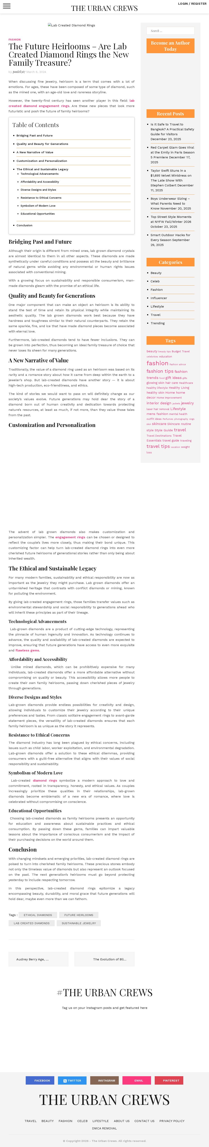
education (165, 356)
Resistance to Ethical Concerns (41, 197)
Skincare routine (179, 424)
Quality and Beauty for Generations (42, 144)
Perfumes (168, 419)
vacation (175, 447)
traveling (185, 440)
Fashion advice (178, 364)
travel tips (158, 446)
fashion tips (160, 371)
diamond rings (45, 780)
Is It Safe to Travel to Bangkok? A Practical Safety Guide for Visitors (172, 129)
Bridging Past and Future (35, 135)
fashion (158, 363)
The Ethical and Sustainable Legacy (42, 169)
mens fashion (157, 414)
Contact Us (145, 1121)
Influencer (159, 298)
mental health (178, 414)
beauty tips (164, 351)
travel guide (170, 440)
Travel (155, 315)
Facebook (42, 1080)
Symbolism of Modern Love (38, 205)
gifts (185, 378)
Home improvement (169, 397)
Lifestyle (157, 306)
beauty (152, 351)
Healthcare (186, 382)
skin (149, 424)
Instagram (106, 1080)
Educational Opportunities (38, 213)
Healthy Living (179, 388)
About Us (122, 1121)
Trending (158, 323)
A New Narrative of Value (35, 152)
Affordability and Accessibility (40, 181)
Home (170, 392)
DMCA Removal (104, 1128)
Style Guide (164, 430)
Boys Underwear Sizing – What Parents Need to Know (170, 203)
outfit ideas (154, 418)
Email (139, 1080)
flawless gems (27, 650)
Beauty (156, 273)
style (150, 430)
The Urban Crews (104, 8)
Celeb (155, 281)
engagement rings (70, 537)
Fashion (15, 39)
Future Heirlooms (78, 915)
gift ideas (174, 377)
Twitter (74, 1080)
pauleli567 (19, 72)
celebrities (152, 356)
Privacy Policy (171, 1121)
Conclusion (24, 225)
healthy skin (155, 392)
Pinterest (171, 1080)
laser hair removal (158, 409)
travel (180, 429)
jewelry (187, 403)
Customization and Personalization (42, 161)
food (162, 378)
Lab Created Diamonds (32, 923)
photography (181, 419)
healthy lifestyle (157, 387)
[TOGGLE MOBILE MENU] (6, 6)
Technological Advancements (40, 173)
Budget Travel (181, 351)
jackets (176, 403)
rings (192, 419)
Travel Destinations (159, 435)
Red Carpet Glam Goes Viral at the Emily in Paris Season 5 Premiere (173, 152)
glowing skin (155, 383)
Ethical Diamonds (38, 915)
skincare (159, 424)
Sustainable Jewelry (79, 923)
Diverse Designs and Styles (38, 189)
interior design (159, 403)
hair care (171, 383)
